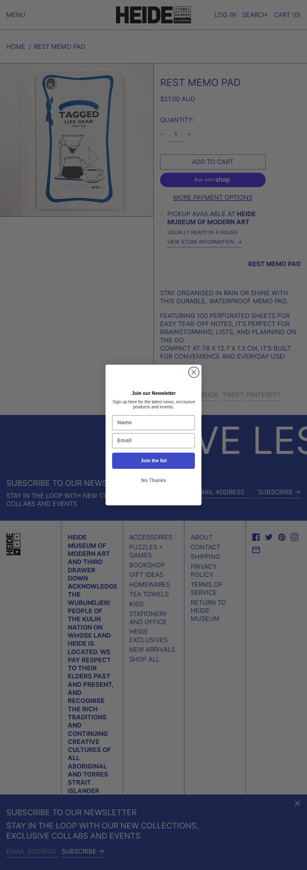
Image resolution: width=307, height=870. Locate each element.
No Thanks (153, 480)
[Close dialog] (194, 372)
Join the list (154, 460)
